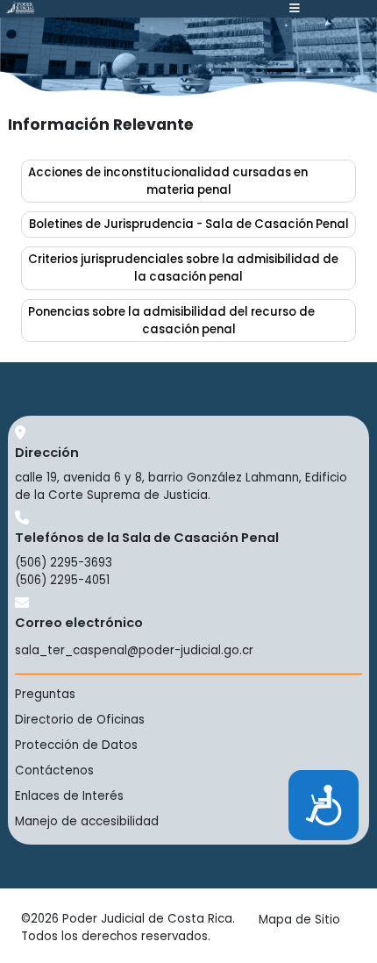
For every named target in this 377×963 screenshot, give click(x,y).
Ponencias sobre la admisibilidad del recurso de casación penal (171, 320)
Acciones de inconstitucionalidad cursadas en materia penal (168, 181)
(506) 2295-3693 (63, 562)
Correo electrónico (79, 622)
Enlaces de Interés (69, 796)
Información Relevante (101, 124)
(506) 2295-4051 (62, 580)
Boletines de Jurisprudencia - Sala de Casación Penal (189, 224)
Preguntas (45, 694)
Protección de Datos (76, 745)
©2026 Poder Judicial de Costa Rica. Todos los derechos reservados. (128, 927)
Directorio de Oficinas (80, 719)
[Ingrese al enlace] (19, 7)
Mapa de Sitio (299, 919)
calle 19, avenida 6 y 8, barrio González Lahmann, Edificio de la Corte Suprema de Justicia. (181, 486)
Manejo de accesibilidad (87, 821)
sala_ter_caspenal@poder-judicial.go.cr (134, 650)
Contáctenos (54, 770)
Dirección (47, 452)
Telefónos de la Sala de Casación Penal (147, 537)
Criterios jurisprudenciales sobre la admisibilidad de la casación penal (183, 268)
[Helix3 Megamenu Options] (294, 9)
